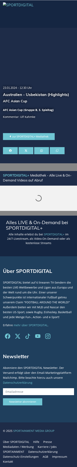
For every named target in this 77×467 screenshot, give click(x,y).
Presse (47, 442)
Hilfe (36, 442)
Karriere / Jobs (47, 447)
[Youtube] (37, 337)
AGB (45, 457)
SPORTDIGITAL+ (54, 234)
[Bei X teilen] (26, 150)
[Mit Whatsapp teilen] (41, 150)
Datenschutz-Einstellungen (21, 457)
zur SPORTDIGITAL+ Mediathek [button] (30, 136)
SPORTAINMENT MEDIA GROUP (33, 431)
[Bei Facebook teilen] (10, 150)
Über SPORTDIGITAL (16, 442)
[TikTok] (27, 337)
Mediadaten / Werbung (18, 447)
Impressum (59, 457)
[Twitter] (17, 337)
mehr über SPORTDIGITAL (31, 325)
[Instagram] (48, 337)
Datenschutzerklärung (17, 382)
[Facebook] (7, 337)
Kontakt (8, 461)
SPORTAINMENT (13, 452)
